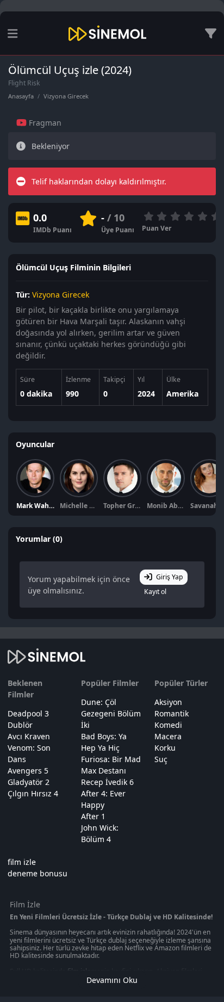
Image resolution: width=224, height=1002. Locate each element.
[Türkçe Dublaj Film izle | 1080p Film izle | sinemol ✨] (107, 33)
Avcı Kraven (29, 736)
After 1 (93, 816)
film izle (22, 862)
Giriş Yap (169, 577)
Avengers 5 (28, 770)
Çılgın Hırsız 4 (33, 793)
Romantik (171, 713)
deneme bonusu (37, 873)
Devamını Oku (112, 980)
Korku (165, 748)
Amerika (182, 393)
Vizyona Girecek (66, 96)
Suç (160, 759)
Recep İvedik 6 (107, 782)
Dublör (20, 725)
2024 (146, 393)
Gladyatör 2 (28, 782)
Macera (168, 736)
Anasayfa (21, 96)
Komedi (168, 725)
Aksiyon (168, 702)
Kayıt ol (155, 591)
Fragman (44, 122)
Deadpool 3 (28, 713)
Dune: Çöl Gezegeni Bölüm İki (111, 713)
